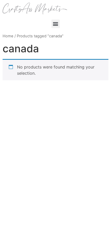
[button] (55, 24)
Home (8, 36)
